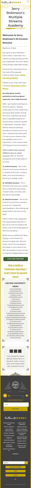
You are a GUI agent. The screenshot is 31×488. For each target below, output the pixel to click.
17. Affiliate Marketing (15, 325)
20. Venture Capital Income (15, 331)
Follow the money (15, 418)
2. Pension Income (15, 295)
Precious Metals (9, 440)
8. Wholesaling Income (15, 307)
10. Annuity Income (15, 311)
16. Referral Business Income (15, 323)
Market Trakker (9, 433)
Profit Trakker (9, 426)
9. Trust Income (15, 309)
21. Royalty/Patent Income (15, 333)
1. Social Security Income (15, 293)
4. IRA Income (15, 299)
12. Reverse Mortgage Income (15, 315)
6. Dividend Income (15, 303)
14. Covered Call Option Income (15, 319)
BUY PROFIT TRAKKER (15, 467)
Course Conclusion (15, 337)
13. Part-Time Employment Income (15, 317)
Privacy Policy (21, 441)
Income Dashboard (15, 289)
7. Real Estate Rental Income (15, 305)
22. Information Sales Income (15, 335)
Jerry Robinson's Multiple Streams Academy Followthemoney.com (11, 2)
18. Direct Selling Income (15, 327)
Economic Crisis (9, 435)
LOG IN (15, 475)
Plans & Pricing (22, 426)
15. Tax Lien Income (15, 321)
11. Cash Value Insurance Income (15, 313)
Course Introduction (15, 291)
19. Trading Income (15, 329)
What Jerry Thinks (9, 442)
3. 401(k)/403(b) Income (15, 297)
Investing (9, 437)
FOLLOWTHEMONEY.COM (19, 484)
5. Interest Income (15, 301)
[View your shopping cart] (15, 479)
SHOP (15, 471)
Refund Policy (21, 443)
